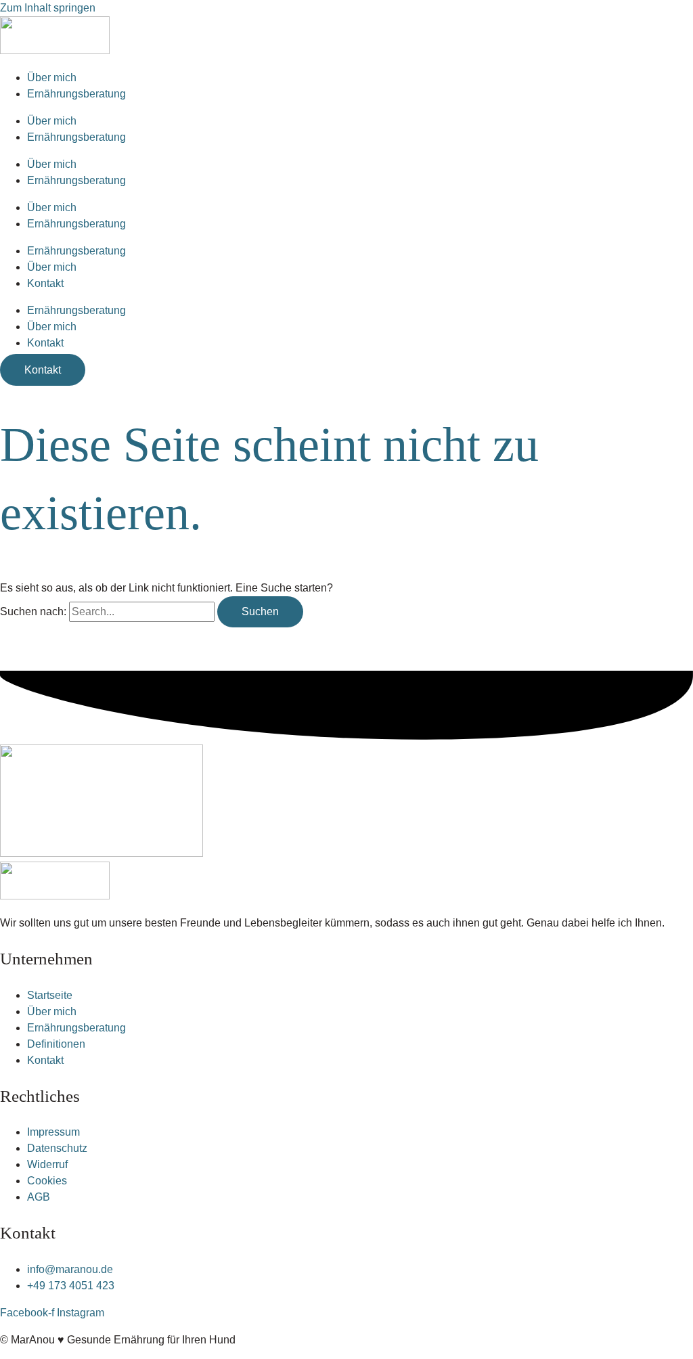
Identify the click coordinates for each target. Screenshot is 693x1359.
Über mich (51, 77)
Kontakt (45, 283)
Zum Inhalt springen (47, 8)
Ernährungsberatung (76, 93)
